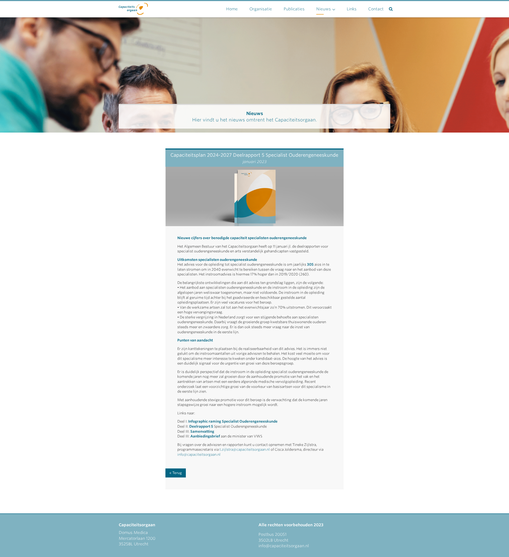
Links (352, 9)
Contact (376, 9)
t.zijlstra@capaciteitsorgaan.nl (245, 449)
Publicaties (294, 9)
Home (232, 9)
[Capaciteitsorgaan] (133, 7)
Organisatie (260, 9)
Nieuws (323, 9)
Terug (177, 473)
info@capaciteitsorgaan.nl (199, 455)
